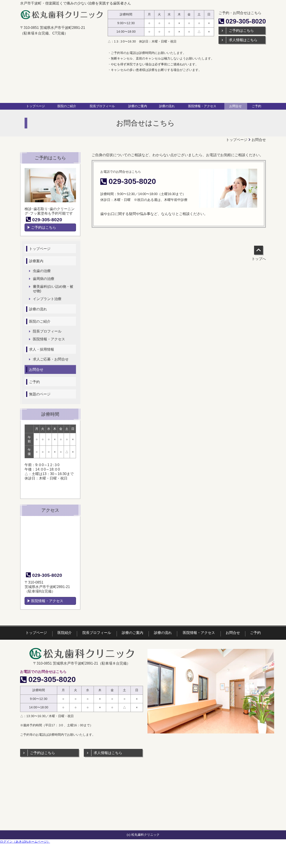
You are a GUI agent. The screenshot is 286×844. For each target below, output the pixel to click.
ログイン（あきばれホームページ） (25, 841)
